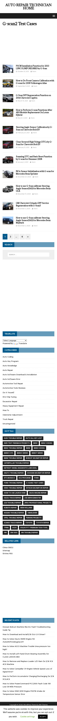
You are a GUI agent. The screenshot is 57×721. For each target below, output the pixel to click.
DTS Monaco (9, 478)
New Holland (26, 507)
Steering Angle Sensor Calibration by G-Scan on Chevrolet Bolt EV (34, 128)
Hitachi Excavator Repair (37, 488)
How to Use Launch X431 (14, 493)
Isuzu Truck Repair (12, 497)
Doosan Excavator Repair (38, 473)
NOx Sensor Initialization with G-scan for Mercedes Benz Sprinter (35, 172)
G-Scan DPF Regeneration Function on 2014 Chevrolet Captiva (33, 96)
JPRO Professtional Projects (38, 502)
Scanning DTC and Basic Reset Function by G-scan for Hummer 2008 (34, 157)
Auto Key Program (11, 361)
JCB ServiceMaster (33, 497)
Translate (23, 343)
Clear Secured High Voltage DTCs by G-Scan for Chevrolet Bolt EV (34, 143)
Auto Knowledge (10, 365)
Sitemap (6, 550)
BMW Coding (39, 448)
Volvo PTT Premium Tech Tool (34, 527)
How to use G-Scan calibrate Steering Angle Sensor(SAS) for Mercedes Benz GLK (33, 188)
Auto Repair (8, 370)
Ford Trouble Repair (13, 483)
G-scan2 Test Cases (34, 483)
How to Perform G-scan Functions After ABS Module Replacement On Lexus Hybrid (34, 112)
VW (5, 532)
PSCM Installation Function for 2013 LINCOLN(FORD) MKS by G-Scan (32, 67)
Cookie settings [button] (27, 716)
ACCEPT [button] (43, 716)
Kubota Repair (10, 507)
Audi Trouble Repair (13, 438)
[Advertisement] (28, 46)
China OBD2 (8, 547)
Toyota (28, 522)
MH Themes (43, 704)
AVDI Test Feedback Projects (17, 443)
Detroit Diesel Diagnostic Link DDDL (20, 468)
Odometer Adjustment (13, 414)
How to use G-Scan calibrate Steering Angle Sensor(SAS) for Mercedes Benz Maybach (33, 220)
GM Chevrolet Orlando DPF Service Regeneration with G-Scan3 (32, 204)
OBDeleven (32, 512)
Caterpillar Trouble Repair (16, 463)
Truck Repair (8, 419)
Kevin (34, 71)
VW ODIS (13, 532)
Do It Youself (8, 392)
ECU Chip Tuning (9, 396)
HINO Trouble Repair (13, 488)
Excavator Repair (10, 401)
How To (6, 410)
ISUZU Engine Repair (37, 493)
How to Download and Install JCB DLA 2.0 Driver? (24, 634)
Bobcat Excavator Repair (37, 458)
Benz (35, 443)
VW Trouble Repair (29, 532)
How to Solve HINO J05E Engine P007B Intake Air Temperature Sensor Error (24, 692)
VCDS (14, 527)
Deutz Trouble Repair (14, 473)
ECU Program (24, 478)
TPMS (6, 527)
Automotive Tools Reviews (14, 387)
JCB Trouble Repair (12, 502)
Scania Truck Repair (13, 522)
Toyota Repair (42, 522)
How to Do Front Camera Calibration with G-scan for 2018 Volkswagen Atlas (35, 81)
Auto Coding (8, 356)
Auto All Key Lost (34, 438)
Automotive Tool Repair (13, 383)
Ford (36, 478)
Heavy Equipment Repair (13, 405)
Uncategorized (9, 423)
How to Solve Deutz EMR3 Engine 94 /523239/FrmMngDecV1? (19, 640)
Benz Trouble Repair (13, 448)
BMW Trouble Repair (13, 458)
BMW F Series (37, 453)
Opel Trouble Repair (13, 517)
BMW (28, 448)
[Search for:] (28, 254)
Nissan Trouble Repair (14, 512)
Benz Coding (46, 443)
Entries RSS (8, 553)
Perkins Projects (33, 517)
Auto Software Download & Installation (20, 374)
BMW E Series (22, 453)
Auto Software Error (11, 379)
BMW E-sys (8, 453)
